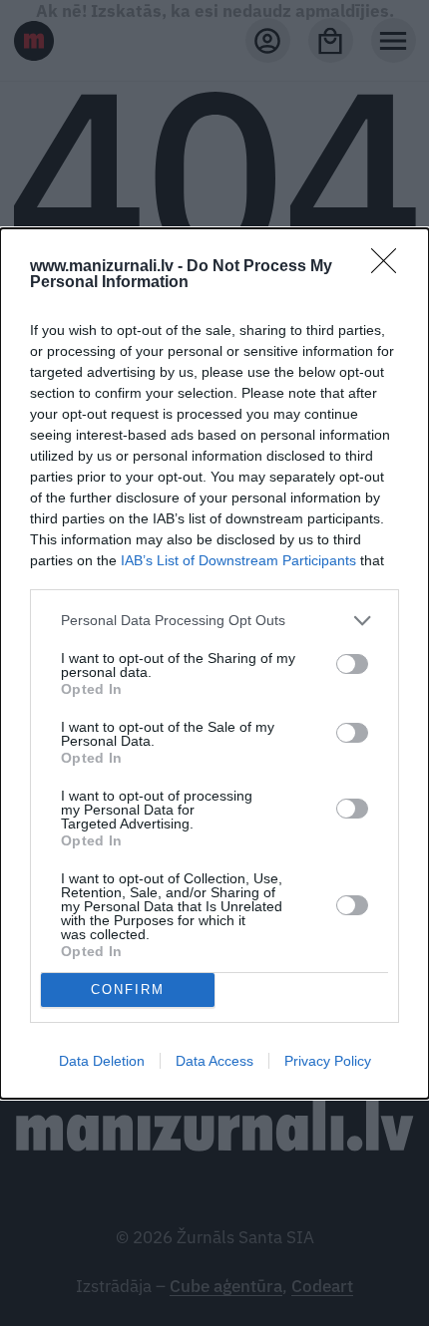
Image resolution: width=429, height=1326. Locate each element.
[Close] (390, 267)
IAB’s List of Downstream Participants (238, 560)
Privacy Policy (327, 1061)
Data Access (214, 1061)
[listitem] (214, 620)
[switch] (352, 664)
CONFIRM (128, 989)
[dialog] (214, 663)
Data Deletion (102, 1061)
